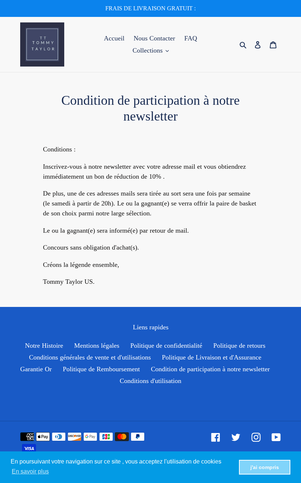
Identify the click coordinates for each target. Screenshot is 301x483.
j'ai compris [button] (264, 467)
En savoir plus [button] (30, 471)
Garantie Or (36, 369)
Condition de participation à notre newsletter (210, 369)
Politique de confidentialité (166, 345)
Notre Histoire (44, 345)
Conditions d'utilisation (150, 380)
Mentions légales (96, 345)
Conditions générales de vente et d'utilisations (90, 357)
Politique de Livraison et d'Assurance (211, 357)
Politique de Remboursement (101, 369)
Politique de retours (239, 345)
